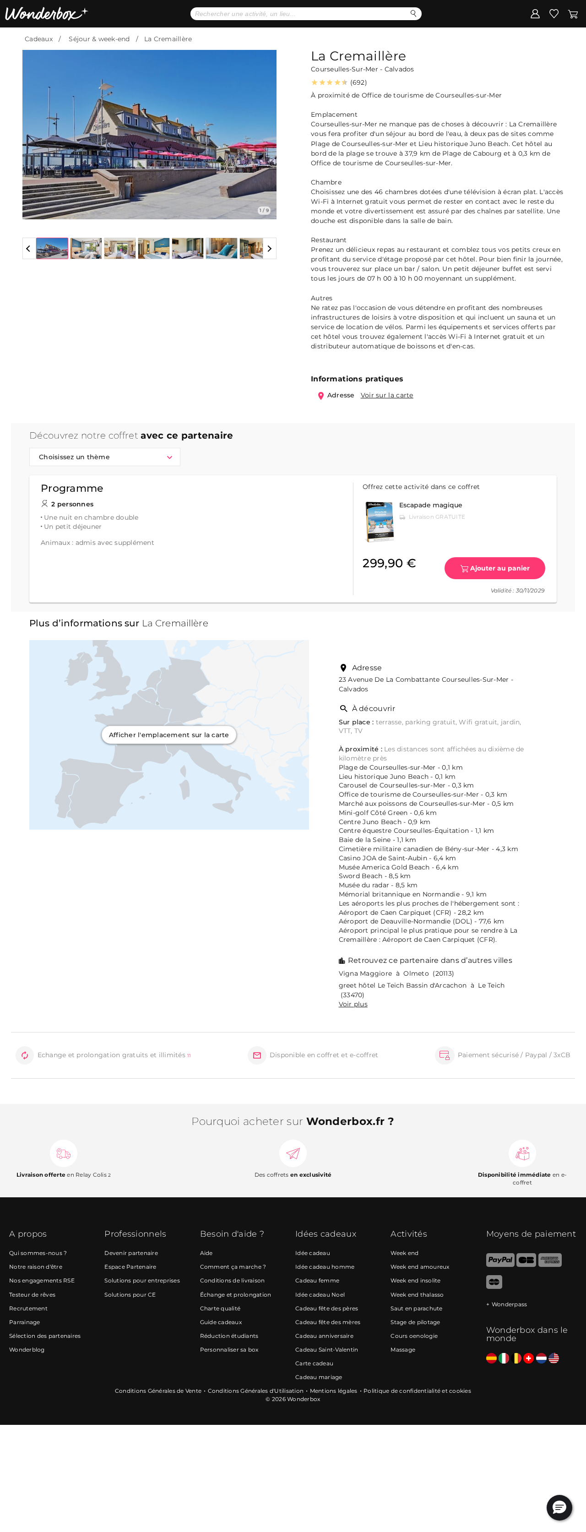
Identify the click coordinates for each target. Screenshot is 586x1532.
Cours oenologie (414, 1335)
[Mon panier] (572, 13)
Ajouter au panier (500, 568)
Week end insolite (415, 1280)
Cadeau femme (317, 1280)
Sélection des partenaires (45, 1335)
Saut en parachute (416, 1308)
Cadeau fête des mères (327, 1322)
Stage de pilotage (415, 1322)
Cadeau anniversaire (324, 1335)
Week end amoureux (420, 1266)
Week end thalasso (417, 1294)
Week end (404, 1253)
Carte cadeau (314, 1363)
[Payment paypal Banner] (500, 1264)
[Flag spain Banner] (491, 1358)
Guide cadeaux (221, 1322)
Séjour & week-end (99, 39)
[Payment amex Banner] (550, 1264)
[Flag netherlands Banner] (541, 1358)
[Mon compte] (535, 13)
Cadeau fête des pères (326, 1308)
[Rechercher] (413, 13)
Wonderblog (27, 1349)
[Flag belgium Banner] (516, 1358)
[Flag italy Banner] (504, 1358)
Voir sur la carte (387, 395)
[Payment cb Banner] (526, 1264)
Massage (403, 1349)
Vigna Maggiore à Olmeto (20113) (397, 973)
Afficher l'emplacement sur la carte (169, 735)
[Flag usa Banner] (553, 1358)
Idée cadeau (312, 1253)
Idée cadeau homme (324, 1266)
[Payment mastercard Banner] (494, 1286)
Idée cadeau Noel (320, 1294)
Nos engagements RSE (42, 1280)
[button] (34, 127)
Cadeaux (39, 39)
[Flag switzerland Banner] (528, 1358)
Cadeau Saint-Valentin (326, 1349)
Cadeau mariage (318, 1377)
